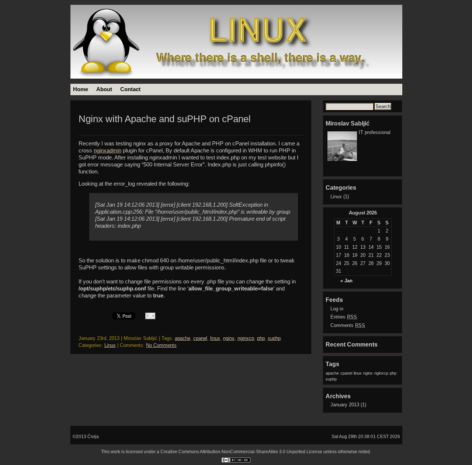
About (104, 89)
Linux (110, 345)
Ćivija (93, 436)
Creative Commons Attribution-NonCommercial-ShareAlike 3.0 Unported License (241, 451)
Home (80, 89)
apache (182, 338)
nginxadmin (107, 151)
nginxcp (245, 338)
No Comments (161, 345)
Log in (336, 308)
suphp (274, 338)
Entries (343, 317)
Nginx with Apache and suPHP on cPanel (165, 118)
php (261, 338)
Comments (347, 325)
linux (215, 338)
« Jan (346, 280)
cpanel (200, 338)
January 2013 (344, 404)
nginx (229, 338)
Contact (130, 89)
